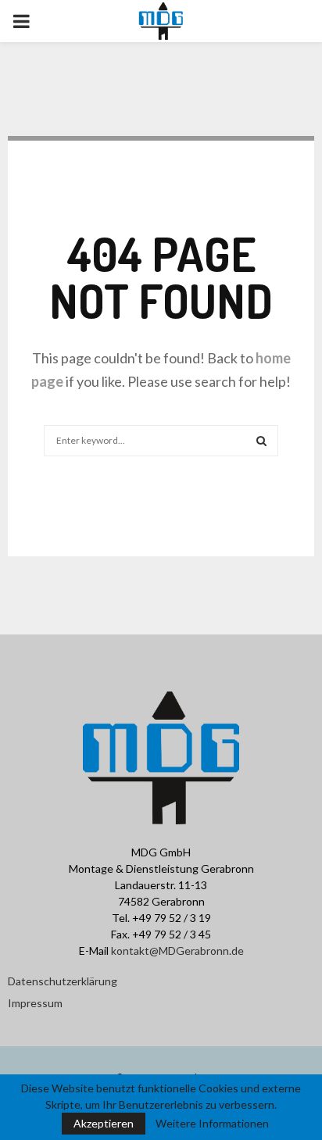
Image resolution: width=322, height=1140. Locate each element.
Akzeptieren (103, 1123)
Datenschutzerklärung (62, 981)
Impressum (35, 1003)
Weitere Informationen (212, 1123)
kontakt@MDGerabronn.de (177, 950)
